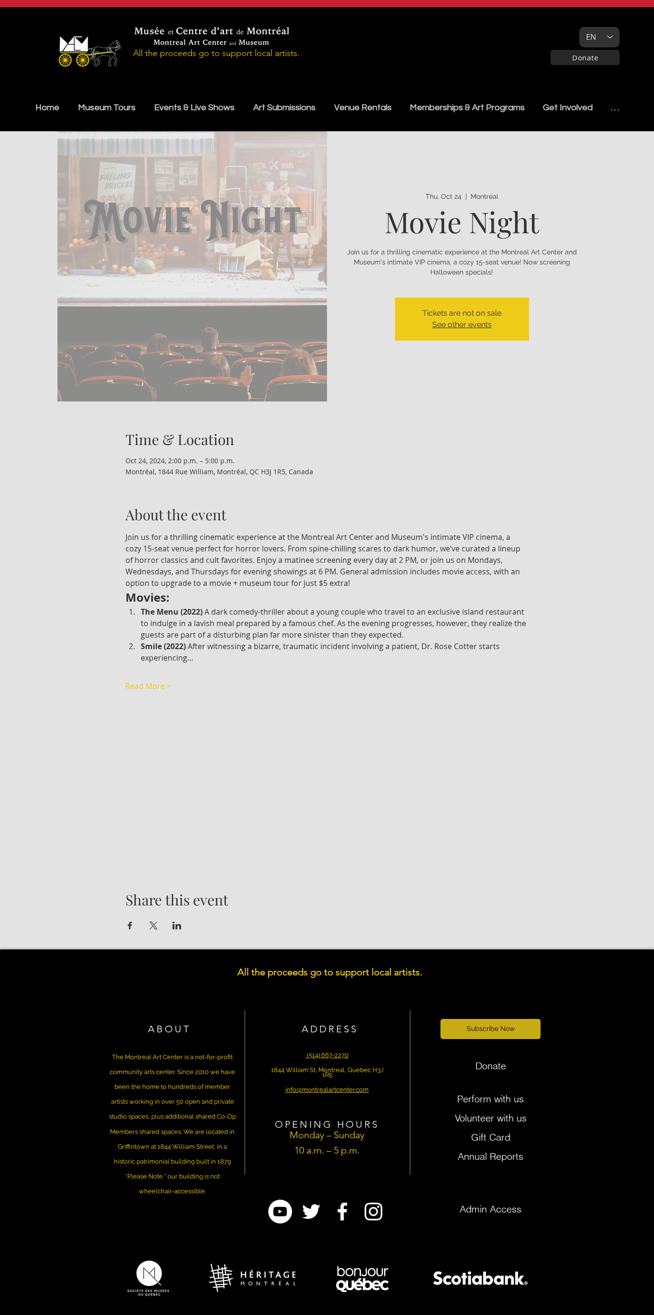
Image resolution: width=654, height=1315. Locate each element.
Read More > (148, 686)
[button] (284, 107)
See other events (462, 324)
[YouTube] (280, 1212)
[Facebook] (342, 1212)
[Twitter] (311, 1212)
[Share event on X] (153, 925)
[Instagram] (373, 1212)
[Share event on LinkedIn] (176, 925)
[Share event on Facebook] (130, 925)
